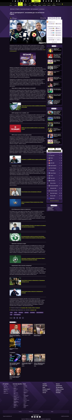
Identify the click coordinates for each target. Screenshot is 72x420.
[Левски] (15, 1)
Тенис (25, 388)
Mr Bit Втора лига (6, 387)
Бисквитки (58, 390)
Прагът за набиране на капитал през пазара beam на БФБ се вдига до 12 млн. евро (15, 364)
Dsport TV (49, 5)
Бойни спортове (26, 400)
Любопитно (34, 5)
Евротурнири (6, 393)
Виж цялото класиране (53, 200)
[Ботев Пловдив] (26, 1)
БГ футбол (20, 5)
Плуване (25, 401)
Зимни (25, 397)
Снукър (25, 402)
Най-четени (54, 108)
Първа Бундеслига (16, 388)
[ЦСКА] (18, 1)
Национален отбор (6, 391)
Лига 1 (15, 391)
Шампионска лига (54, 26)
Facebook (23, 307)
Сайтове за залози (50, 207)
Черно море (21, 312)
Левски (15, 312)
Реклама (58, 392)
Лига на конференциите (16, 396)
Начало (11, 5)
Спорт (30, 5)
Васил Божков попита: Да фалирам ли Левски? (31, 191)
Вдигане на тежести (25, 392)
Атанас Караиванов (17, 314)
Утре (59, 18)
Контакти (45, 390)
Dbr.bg (52, 411)
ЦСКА (11, 312)
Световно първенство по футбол (16, 399)
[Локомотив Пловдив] (56, 1)
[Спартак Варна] (43, 1)
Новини (15, 5)
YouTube (30, 307)
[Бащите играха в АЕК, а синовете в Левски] (54, 96)
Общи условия (60, 389)
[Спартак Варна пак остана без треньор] (54, 124)
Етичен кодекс (46, 389)
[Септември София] (28, 1)
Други (25, 404)
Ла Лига (15, 386)
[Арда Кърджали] (23, 1)
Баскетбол (25, 386)
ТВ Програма (53, 5)
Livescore (44, 5)
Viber (27, 307)
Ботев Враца (32, 312)
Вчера (49, 18)
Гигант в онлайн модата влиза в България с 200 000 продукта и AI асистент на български (39, 364)
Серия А (15, 390)
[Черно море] (48, 1)
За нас (44, 392)
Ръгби (25, 407)
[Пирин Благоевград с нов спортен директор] (54, 90)
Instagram (38, 307)
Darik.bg (20, 411)
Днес (54, 18)
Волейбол (25, 385)
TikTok (33, 307)
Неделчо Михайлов (40, 312)
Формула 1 (25, 389)
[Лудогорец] (12, 1)
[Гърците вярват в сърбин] (54, 73)
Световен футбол (25, 5)
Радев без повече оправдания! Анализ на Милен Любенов (15, 377)
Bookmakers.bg (50, 208)
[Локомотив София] (59, 1)
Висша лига (16, 385)
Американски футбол (26, 406)
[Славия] (46, 1)
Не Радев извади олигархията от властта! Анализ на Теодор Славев (27, 364)
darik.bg (11, 378)
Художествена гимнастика (26, 396)
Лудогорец (26, 312)
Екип (44, 387)
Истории (39, 5)
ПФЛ (11, 314)
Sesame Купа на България (6, 389)
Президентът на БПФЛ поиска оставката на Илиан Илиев (34, 159)
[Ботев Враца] (51, 1)
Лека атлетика (26, 390)
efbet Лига (5, 385)
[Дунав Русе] (54, 1)
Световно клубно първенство (16, 405)
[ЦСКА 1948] (20, 1)
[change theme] (62, 4)
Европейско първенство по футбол (16, 402)
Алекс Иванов (14, 18)
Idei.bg (41, 411)
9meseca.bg (31, 411)
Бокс (24, 394)
